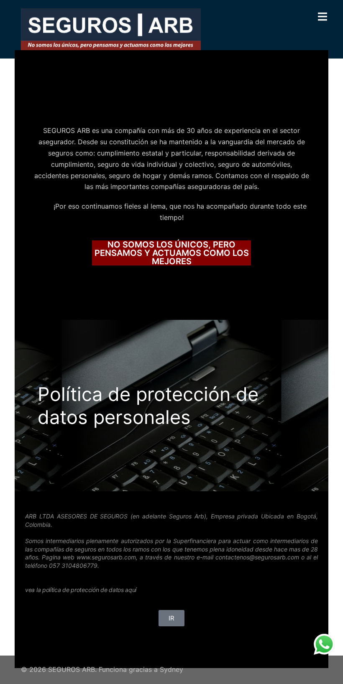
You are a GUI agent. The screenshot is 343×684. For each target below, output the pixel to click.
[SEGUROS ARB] (111, 28)
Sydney (171, 669)
